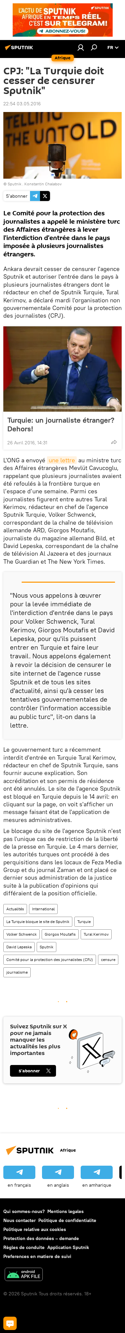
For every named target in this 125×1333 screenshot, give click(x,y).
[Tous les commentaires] (10, 1323)
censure (108, 959)
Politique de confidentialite (67, 1220)
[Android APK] (23, 1275)
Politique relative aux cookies (34, 1229)
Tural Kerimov (96, 934)
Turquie (84, 921)
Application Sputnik (68, 1247)
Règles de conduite (24, 1247)
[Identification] (80, 47)
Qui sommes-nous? (24, 1211)
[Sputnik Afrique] (20, 50)
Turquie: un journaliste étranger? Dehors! (60, 424)
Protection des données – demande (41, 1238)
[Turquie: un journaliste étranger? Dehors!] (62, 369)
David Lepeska (19, 946)
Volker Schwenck (21, 934)
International (43, 908)
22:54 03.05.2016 (22, 104)
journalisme (17, 972)
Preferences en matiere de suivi (37, 1256)
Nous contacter (19, 1220)
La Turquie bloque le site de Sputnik (37, 921)
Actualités (15, 908)
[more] (114, 442)
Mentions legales (65, 1211)
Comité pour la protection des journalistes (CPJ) (49, 959)
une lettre (62, 460)
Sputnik (46, 946)
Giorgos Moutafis (60, 934)
